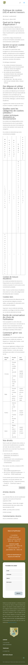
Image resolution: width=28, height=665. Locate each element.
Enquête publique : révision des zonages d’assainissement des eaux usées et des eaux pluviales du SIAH (13, 505)
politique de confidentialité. (12, 622)
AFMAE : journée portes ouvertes (11, 509)
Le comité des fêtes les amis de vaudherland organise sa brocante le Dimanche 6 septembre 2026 (14, 499)
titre (4, 494)
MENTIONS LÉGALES (8, 654)
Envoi (18, 593)
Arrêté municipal (7, 512)
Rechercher (22, 487)
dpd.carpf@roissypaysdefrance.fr (20, 618)
